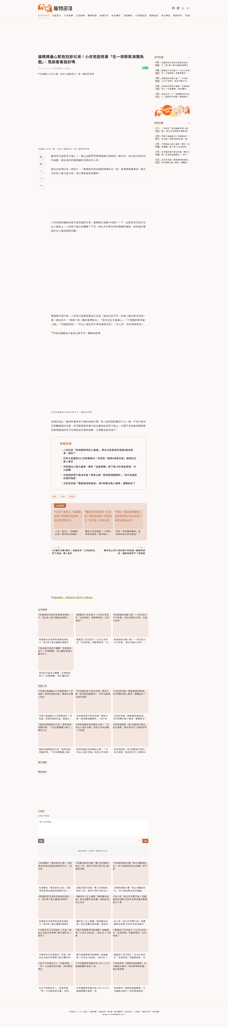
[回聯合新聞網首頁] (45, 8)
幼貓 (63, 496)
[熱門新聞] (189, 57)
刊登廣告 (72, 1011)
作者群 (188, 15)
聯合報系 (128, 1011)
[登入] (182, 8)
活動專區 (127, 15)
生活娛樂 (80, 15)
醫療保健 (92, 15)
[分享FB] (41, 157)
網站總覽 (155, 1011)
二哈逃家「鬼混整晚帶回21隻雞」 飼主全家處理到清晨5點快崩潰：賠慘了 (98, 451)
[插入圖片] (139, 841)
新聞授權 (93, 1011)
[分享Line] (41, 164)
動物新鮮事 (43, 15)
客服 (85, 1011)
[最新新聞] (189, 123)
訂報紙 (137, 1011)
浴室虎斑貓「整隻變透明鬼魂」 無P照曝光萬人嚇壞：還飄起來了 (99, 483)
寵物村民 (177, 15)
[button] (173, 8)
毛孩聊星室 (141, 15)
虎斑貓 (72, 496)
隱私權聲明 (118, 1011)
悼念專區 (165, 15)
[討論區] (41, 171)
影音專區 (116, 15)
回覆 (145, 841)
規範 (41, 841)
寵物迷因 (153, 15)
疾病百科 (104, 15)
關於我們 (146, 1011)
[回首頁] (55, 8)
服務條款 (102, 1011)
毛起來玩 (56, 15)
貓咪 (55, 496)
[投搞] (178, 8)
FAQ (80, 1011)
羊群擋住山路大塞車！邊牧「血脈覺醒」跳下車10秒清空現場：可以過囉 (99, 468)
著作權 (109, 1011)
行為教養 (68, 15)
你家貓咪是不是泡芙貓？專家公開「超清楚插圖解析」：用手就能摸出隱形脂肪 (100, 476)
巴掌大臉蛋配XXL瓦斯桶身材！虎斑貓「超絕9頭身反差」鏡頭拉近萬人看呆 (99, 460)
